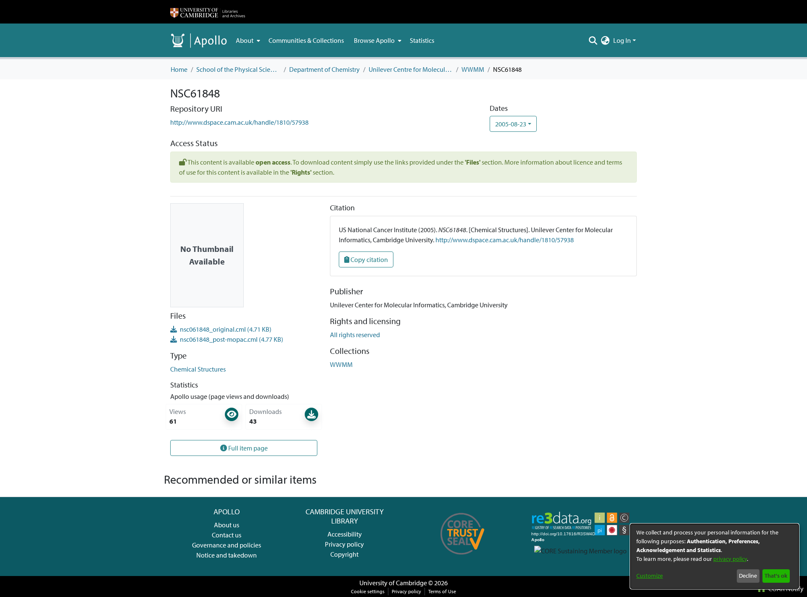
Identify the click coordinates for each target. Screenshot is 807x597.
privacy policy (730, 559)
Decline (748, 575)
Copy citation (368, 259)
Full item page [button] (247, 448)
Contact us (226, 535)
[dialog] (714, 556)
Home (179, 69)
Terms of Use (442, 591)
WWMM (473, 69)
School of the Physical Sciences (238, 69)
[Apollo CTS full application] (462, 557)
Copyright (344, 554)
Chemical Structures (198, 369)
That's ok (776, 575)
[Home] (207, 11)
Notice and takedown (226, 555)
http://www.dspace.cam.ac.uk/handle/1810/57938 (239, 122)
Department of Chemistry (324, 69)
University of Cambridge (393, 583)
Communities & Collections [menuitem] (306, 40)
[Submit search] (593, 40)
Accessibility (344, 534)
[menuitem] (247, 40)
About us (226, 525)
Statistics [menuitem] (422, 40)
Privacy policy (344, 544)
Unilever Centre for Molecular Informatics (411, 69)
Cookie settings (368, 591)
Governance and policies (226, 545)
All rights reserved (355, 334)
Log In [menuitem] (622, 40)
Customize (649, 575)
